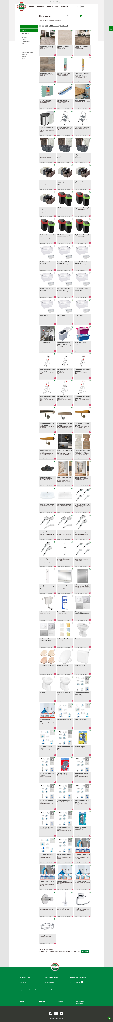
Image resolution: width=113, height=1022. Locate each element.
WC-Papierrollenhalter (81, 908)
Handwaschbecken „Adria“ (64, 504)
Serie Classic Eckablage (81, 719)
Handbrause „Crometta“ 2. (82, 504)
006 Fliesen (24, 45)
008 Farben (24, 50)
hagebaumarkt (40, 6)
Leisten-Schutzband (80, 100)
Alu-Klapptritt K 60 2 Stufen (64, 127)
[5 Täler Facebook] (51, 1014)
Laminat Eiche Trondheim (46, 46)
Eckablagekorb (44, 935)
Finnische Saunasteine (45, 477)
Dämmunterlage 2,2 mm (63, 73)
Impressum (60, 1001)
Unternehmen (64, 6)
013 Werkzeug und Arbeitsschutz (28, 61)
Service (56, 6)
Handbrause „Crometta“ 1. (82, 558)
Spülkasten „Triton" (62, 639)
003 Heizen (24, 39)
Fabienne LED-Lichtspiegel (82, 585)
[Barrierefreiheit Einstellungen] (109, 1018)
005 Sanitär (24, 43)
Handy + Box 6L (44, 315)
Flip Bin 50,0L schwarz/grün (82, 208)
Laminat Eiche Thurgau (46, 73)
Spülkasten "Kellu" (45, 612)
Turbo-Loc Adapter (62, 773)
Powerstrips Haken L (62, 881)
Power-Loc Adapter (80, 746)
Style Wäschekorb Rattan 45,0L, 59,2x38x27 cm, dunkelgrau (64, 155)
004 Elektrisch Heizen (26, 41)
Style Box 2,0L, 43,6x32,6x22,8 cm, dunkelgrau (64, 182)
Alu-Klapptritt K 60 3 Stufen (82, 127)
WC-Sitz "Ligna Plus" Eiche (47, 665)
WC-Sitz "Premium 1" (63, 665)
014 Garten (24, 63)
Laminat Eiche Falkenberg (81, 46)
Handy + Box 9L (79, 315)
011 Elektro (24, 56)
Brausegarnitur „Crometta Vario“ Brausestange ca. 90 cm (47, 586)
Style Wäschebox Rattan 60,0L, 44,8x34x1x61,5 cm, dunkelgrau (82, 155)
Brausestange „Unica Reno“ (64, 558)
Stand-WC (77, 639)
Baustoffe (31, 6)
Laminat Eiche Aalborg (63, 46)
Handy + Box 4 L (61, 315)
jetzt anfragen (85, 951)
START (22, 27)
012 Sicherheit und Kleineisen (27, 58)
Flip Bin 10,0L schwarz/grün (64, 235)
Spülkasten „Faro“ (80, 665)
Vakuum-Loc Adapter (80, 827)
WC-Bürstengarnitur (62, 908)
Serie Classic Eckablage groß (64, 719)
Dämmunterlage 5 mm (45, 100)
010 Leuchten (24, 54)
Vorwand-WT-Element (63, 612)
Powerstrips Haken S (80, 881)
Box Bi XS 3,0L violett (80, 342)
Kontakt (22, 1001)
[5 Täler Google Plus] (56, 1014)
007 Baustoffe (24, 48)
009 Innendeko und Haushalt (27, 52)
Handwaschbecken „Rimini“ (47, 504)
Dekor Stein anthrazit (80, 477)
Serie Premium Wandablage (64, 800)
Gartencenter (49, 6)
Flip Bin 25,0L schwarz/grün (82, 235)
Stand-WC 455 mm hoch (63, 692)
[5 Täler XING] (62, 1014)
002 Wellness (24, 37)
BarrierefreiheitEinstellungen (80, 1002)
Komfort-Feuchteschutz (63, 100)
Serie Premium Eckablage (46, 827)
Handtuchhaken (44, 908)
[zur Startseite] (55, 967)
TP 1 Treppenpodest (45, 342)
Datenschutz (42, 1001)
